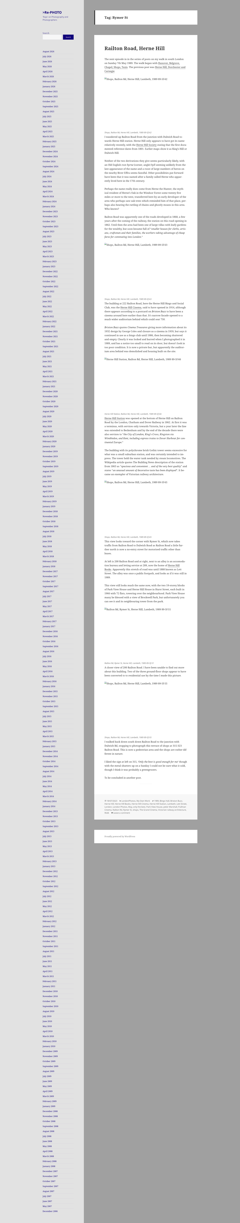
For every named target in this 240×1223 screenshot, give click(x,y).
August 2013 (48, 831)
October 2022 (49, 281)
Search (46, 33)
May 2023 (47, 246)
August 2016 (48, 651)
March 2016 (48, 676)
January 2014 (49, 806)
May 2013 (47, 846)
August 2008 (48, 1131)
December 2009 (50, 1051)
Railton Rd (117, 809)
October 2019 (49, 461)
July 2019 (47, 476)
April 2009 (47, 1091)
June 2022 (47, 301)
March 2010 (48, 1036)
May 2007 (47, 1206)
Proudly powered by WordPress (119, 836)
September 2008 (50, 1126)
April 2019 (47, 491)
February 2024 (49, 201)
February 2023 (49, 261)
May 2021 (47, 366)
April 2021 (47, 371)
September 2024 (50, 166)
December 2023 (50, 211)
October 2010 (49, 1001)
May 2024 (47, 186)
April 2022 (47, 311)
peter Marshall (170, 806)
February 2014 (49, 801)
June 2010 (47, 1021)
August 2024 (48, 171)
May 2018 (47, 546)
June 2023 (47, 241)
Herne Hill (109, 803)
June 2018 (47, 541)
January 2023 (49, 266)
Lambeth (171, 803)
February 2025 (49, 141)
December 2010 (50, 991)
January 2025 (49, 146)
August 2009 (48, 1071)
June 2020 (47, 421)
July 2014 (47, 776)
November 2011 (50, 936)
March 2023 (48, 256)
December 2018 (50, 511)
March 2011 (48, 976)
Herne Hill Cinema (130, 307)
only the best (139, 806)
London (108, 806)
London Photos (120, 806)
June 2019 (47, 481)
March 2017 (48, 616)
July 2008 (47, 1136)
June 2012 (47, 901)
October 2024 (49, 161)
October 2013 (49, 821)
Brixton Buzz (176, 800)
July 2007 (47, 1196)
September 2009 (50, 1066)
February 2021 (49, 381)
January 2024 (49, 206)
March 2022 (48, 316)
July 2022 (47, 296)
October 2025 (49, 101)
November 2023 (50, 216)
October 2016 (49, 641)
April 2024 (47, 191)
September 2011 (50, 946)
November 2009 (50, 1056)
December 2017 (50, 571)
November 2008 (50, 1116)
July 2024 (47, 176)
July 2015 (47, 716)
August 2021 (48, 351)
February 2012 (49, 921)
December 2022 (50, 271)
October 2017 (49, 581)
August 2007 (48, 1191)
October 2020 (49, 401)
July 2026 (47, 56)
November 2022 (50, 276)
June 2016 (47, 661)
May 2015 (47, 726)
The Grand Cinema (148, 809)
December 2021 (50, 331)
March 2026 (48, 76)
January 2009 (49, 1106)
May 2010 (47, 1026)
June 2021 (47, 361)
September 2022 (50, 286)
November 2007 (50, 1176)
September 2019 (50, 466)
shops (135, 809)
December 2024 (50, 151)
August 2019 (48, 471)
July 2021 (47, 356)
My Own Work (143, 800)
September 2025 (50, 106)
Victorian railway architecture (172, 809)
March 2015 (48, 736)
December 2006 (50, 1211)
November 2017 (50, 576)
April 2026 (47, 71)
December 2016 (50, 631)
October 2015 (49, 701)
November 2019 (50, 456)
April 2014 (47, 791)
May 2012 (47, 906)
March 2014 (48, 796)
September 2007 (50, 1186)
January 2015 (49, 746)
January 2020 (49, 446)
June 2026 (47, 61)
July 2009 (47, 1076)
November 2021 (50, 336)
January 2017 (49, 626)
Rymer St (127, 809)
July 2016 (47, 656)
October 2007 (49, 1181)
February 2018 (49, 561)
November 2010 (50, 996)
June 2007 (47, 1201)
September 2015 (50, 706)
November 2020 (50, 396)
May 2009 (47, 1086)
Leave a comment (121, 812)
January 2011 (49, 986)
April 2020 (47, 431)
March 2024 (48, 196)
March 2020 (48, 436)
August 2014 (48, 771)
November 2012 (50, 876)
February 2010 (49, 1041)
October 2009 (49, 1061)
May (130, 806)
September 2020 (50, 406)
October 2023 (49, 221)
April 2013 (47, 851)
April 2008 (47, 1151)
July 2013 (47, 836)
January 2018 (49, 566)
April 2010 (47, 1031)
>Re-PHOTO (52, 12)
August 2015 (48, 711)
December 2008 (50, 1111)
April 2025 (47, 131)
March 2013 (48, 856)
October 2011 (49, 941)
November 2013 (50, 816)
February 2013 (49, 861)
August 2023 (48, 231)
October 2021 (49, 341)
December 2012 (50, 871)
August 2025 (48, 111)
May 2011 (47, 966)
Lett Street (181, 803)
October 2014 (49, 761)
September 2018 (50, 526)
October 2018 (49, 521)
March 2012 (48, 916)
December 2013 (50, 811)
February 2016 (49, 681)
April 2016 (47, 671)
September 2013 (50, 826)
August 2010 (48, 1011)
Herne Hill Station (114, 418)
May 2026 (47, 66)
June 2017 (47, 601)
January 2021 (49, 386)
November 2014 (50, 756)
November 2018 (50, 516)
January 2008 (49, 1166)
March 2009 (48, 1096)
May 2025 (47, 126)
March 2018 (48, 556)
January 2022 (49, 326)
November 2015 (50, 696)
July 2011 (47, 956)
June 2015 (47, 721)
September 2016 (50, 646)
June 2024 (47, 181)
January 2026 (49, 86)
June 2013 (47, 841)
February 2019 (49, 501)
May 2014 (47, 786)
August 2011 (48, 951)
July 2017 (47, 596)
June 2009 (47, 1081)
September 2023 (50, 226)
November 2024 (50, 156)
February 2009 (49, 1101)
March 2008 (48, 1156)
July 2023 (47, 236)
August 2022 (48, 291)
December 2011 (50, 931)
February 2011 (49, 981)
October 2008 (49, 1121)
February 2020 (49, 441)
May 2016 (47, 666)
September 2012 (50, 886)
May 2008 (47, 1146)
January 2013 (49, 866)
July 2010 (47, 1016)
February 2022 (49, 321)
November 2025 (50, 96)
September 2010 (50, 1006)
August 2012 (48, 891)
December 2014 (50, 751)
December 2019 (50, 451)
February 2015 (49, 741)
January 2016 (49, 686)
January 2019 (49, 506)
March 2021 (48, 376)
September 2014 (50, 766)
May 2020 (47, 426)
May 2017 (47, 606)
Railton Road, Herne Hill (134, 48)
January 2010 (49, 1046)
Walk (106, 812)
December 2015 (50, 691)
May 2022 (47, 306)
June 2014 (47, 781)
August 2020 (48, 411)
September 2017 (50, 586)
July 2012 (47, 896)
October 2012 (49, 881)
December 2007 (50, 1171)
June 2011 (47, 961)
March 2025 (48, 136)
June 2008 (47, 1141)
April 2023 (47, 251)
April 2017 (47, 611)
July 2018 (47, 536)
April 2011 (47, 971)
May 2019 (47, 486)
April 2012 (47, 911)
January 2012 (49, 926)
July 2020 (47, 416)
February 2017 (49, 621)
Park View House (154, 806)
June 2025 (47, 121)
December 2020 (50, 391)
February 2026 (49, 81)
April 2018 (47, 551)
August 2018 (48, 531)
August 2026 (48, 51)
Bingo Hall (164, 800)
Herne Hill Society (146, 144)
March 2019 (48, 496)
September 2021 (50, 346)
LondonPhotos (129, 800)
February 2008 (49, 1161)
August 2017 (48, 591)
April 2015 (47, 731)
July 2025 (47, 116)
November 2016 (50, 636)
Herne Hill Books (123, 803)
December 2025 (50, 91)
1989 (156, 800)
